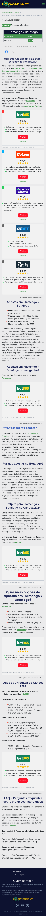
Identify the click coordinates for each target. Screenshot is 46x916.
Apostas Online (7, 12)
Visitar (23, 137)
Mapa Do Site (20, 875)
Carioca (16, 12)
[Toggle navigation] (43, 4)
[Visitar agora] (23, 114)
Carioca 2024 (19, 68)
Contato (18, 872)
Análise (23, 141)
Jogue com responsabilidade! (11, 895)
